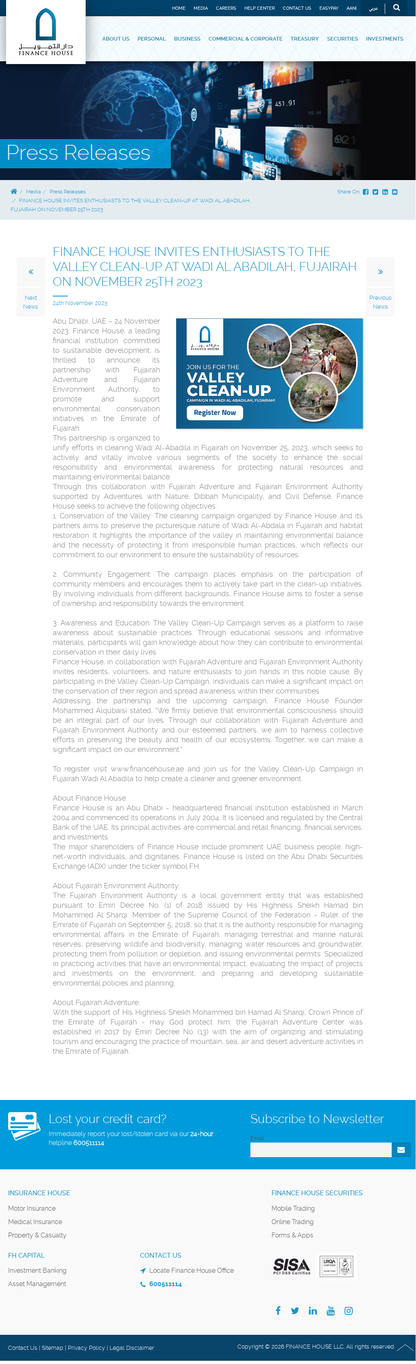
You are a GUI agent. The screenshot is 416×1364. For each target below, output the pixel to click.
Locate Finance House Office (191, 1270)
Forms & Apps (292, 1235)
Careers (226, 8)
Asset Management (37, 1284)
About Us (115, 39)
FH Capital (26, 1255)
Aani (352, 8)
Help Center (259, 8)
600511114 (88, 1143)
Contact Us (297, 8)
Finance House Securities (317, 1193)
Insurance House (39, 1193)
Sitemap (52, 1348)
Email (257, 1138)
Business (187, 39)
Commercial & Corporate (245, 39)
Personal (152, 39)
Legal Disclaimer (132, 1348)
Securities (342, 39)
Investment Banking (37, 1270)
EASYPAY (328, 8)
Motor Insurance (32, 1208)
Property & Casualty (37, 1235)
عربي (373, 8)
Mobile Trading (293, 1208)
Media (201, 8)
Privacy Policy (86, 1348)
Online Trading (293, 1222)
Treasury (305, 39)
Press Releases (68, 192)
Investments (384, 39)
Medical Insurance (35, 1222)
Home (178, 8)
